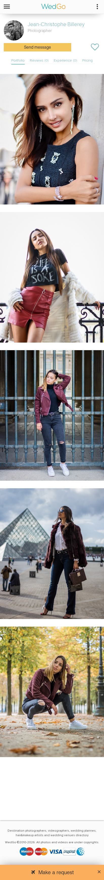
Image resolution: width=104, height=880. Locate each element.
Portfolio (18, 60)
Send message (37, 47)
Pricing (87, 60)
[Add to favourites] (95, 47)
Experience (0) (65, 60)
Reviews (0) (39, 60)
